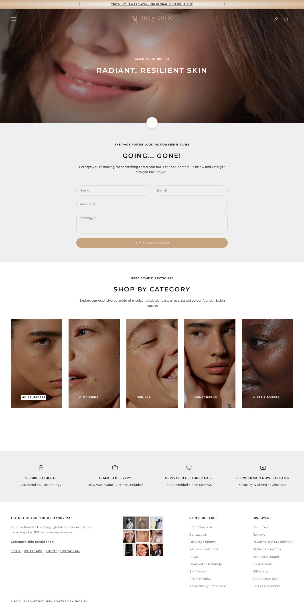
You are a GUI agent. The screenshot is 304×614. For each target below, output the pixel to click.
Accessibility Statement (207, 586)
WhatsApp (33, 551)
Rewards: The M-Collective (273, 542)
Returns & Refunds (203, 549)
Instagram (70, 551)
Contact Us (198, 534)
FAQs (193, 557)
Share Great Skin (266, 579)
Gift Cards (260, 571)
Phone (51, 551)
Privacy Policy (200, 579)
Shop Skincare (200, 527)
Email (16, 551)
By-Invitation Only (267, 549)
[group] (152, 66)
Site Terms (197, 571)
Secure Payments (266, 586)
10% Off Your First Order (152, 4)
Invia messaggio (152, 242)
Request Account (266, 557)
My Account (262, 564)
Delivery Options (202, 542)
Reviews (259, 534)
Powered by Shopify (70, 601)
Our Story (260, 527)
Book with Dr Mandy (205, 564)
